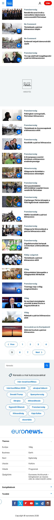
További (5, 494)
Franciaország (30, 9)
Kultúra (32, 463)
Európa (5, 447)
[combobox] (27, 365)
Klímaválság (18, 413)
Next (38, 352)
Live (48, 3)
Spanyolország (37, 394)
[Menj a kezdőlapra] (9, 3)
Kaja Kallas (36, 413)
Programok (33, 469)
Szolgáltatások (8, 487)
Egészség (33, 458)
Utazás (5, 463)
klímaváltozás (34, 401)
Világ (26, 269)
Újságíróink (7, 474)
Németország (30, 168)
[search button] (47, 365)
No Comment (30, 24)
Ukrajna (17, 401)
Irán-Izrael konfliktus (27, 382)
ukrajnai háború (40, 388)
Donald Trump (16, 394)
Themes (5, 441)
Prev (12, 344)
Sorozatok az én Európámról (37, 327)
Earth (31, 452)
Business (6, 452)
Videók (5, 469)
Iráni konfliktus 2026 (16, 388)
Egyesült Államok (17, 407)
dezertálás (27, 420)
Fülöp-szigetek (31, 255)
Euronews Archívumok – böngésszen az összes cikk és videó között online (40, 476)
